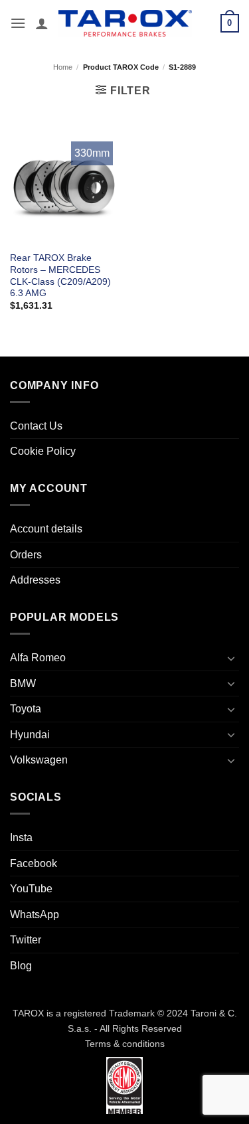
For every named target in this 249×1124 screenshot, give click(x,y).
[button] (18, 23)
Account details (46, 528)
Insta (21, 837)
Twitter (25, 939)
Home (62, 67)
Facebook (33, 863)
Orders (26, 554)
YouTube (31, 888)
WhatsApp (34, 914)
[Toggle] (231, 658)
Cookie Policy (43, 451)
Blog (21, 965)
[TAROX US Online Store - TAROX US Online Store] (125, 23)
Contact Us (36, 426)
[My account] (41, 23)
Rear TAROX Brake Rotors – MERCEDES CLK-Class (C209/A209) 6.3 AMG (60, 275)
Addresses (35, 580)
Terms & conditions (125, 1043)
